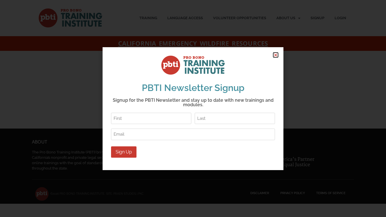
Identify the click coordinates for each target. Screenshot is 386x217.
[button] (276, 55)
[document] (193, 108)
